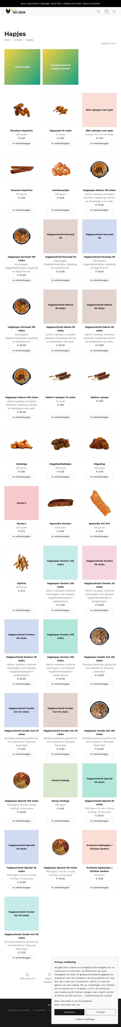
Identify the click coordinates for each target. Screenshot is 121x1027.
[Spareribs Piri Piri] (99, 503)
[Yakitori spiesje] (99, 377)
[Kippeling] (99, 443)
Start (7, 39)
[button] (15, 11)
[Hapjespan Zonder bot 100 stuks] (99, 636)
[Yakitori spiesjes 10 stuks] (60, 377)
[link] (85, 1018)
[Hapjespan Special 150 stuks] (60, 847)
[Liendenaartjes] (60, 170)
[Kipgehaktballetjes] (60, 443)
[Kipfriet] (21, 563)
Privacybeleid (39, 1010)
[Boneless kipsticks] (21, 110)
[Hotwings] (21, 443)
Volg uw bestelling (49, 980)
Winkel (18, 39)
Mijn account (27, 978)
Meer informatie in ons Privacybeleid (73, 1001)
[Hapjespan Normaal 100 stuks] (21, 236)
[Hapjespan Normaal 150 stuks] (21, 306)
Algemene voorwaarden (19, 1010)
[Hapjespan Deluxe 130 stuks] (99, 170)
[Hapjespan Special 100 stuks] (21, 780)
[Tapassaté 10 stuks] (60, 110)
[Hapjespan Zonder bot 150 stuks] (99, 710)
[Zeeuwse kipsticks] (21, 170)
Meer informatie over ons (67, 1005)
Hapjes (29, 39)
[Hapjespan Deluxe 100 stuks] (21, 377)
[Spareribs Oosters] (60, 503)
